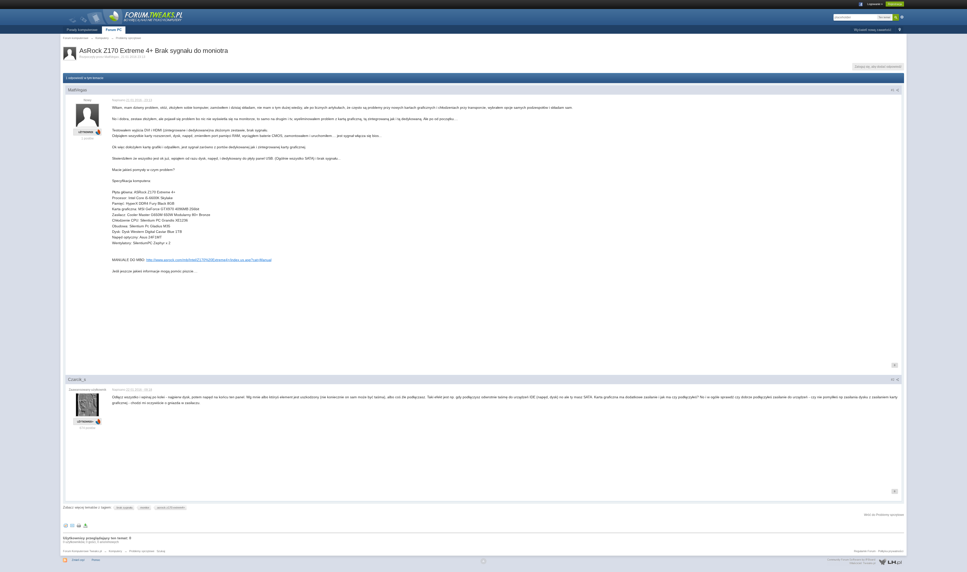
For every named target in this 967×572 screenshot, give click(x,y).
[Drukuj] (79, 525)
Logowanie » (875, 4)
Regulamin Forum (865, 551)
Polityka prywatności (890, 551)
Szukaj (161, 551)
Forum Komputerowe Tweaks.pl (82, 551)
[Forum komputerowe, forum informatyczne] (126, 16)
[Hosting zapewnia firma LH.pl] (865, 561)
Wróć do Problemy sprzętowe (884, 515)
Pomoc (96, 559)
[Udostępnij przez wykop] (66, 525)
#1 (893, 90)
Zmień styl (78, 559)
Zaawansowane (902, 17)
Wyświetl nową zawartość (872, 30)
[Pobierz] (85, 525)
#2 (893, 379)
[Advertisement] (263, 320)
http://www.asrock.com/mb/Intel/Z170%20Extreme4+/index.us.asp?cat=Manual (208, 260)
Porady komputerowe (82, 30)
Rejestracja (895, 4)
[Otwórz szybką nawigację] (899, 30)
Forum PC (114, 30)
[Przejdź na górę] (483, 561)
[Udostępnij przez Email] (72, 525)
